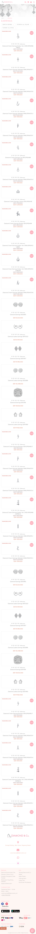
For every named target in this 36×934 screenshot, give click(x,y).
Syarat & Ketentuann (6, 883)
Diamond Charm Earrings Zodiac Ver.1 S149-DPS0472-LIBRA (18, 246)
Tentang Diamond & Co (25, 872)
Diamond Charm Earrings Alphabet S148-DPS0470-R (18, 91)
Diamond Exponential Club (8, 872)
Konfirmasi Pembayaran (25, 882)
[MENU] (34, 2)
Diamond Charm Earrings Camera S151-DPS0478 (18, 201)
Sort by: (7, 24)
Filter (3, 928)
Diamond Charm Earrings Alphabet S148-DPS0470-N (18, 292)
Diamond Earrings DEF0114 (18, 402)
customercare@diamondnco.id (18, 853)
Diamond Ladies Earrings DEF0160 (18, 424)
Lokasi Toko (22, 880)
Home (2, 18)
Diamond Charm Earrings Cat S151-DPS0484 (18, 157)
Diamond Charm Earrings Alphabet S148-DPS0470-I (18, 536)
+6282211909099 (5, 895)
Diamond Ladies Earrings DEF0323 (18, 336)
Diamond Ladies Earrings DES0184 (18, 380)
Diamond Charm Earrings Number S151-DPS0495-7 (18, 446)
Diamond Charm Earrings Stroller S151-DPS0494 (18, 223)
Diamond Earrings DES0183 (18, 314)
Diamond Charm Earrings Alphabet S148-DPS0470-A (18, 490)
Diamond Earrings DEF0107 (18, 358)
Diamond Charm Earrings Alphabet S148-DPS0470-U (18, 113)
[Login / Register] (31, 2)
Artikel (20, 874)
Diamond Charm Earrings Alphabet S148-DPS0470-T (18, 69)
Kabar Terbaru (22, 876)
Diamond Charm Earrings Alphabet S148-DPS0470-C (18, 558)
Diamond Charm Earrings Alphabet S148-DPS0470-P (18, 468)
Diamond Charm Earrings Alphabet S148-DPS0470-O (18, 179)
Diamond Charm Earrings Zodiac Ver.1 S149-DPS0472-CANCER (18, 269)
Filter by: (23, 24)
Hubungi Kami (22, 878)
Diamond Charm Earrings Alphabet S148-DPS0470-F (18, 135)
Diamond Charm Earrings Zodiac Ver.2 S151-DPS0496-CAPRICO (18, 513)
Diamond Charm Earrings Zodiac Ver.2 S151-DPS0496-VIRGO (18, 46)
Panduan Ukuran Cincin (7, 874)
